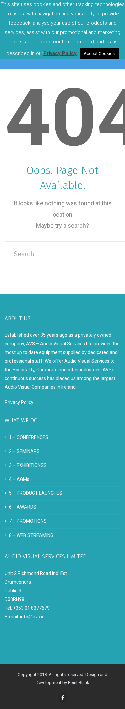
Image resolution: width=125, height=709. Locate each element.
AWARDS (26, 507)
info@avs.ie (32, 616)
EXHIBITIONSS (32, 465)
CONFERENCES (32, 437)
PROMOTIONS (32, 521)
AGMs (23, 479)
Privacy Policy (19, 402)
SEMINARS (28, 451)
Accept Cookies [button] (99, 53)
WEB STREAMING (35, 535)
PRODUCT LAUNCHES (39, 493)
